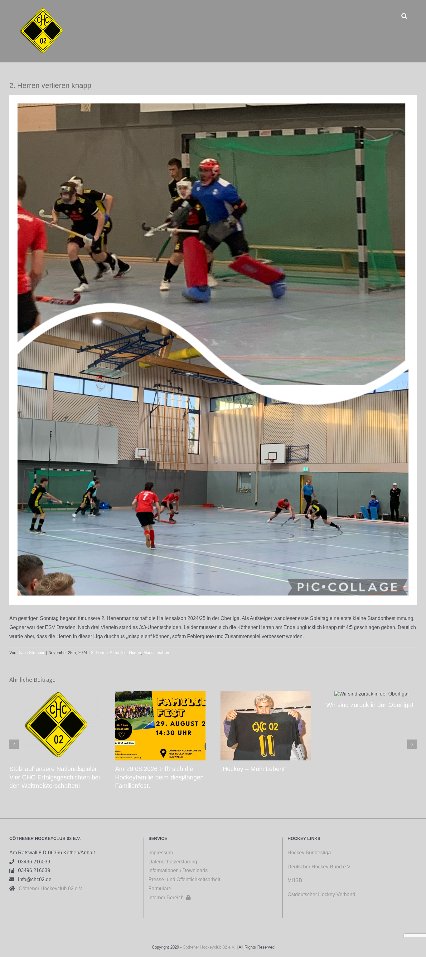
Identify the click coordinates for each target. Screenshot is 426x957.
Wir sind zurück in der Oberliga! (370, 704)
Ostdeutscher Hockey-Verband (322, 894)
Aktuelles (118, 652)
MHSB (295, 880)
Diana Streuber (30, 652)
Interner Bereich (169, 897)
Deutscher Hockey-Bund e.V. (319, 866)
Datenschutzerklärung (172, 861)
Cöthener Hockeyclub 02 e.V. (49, 888)
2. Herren (99, 652)
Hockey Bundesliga (309, 852)
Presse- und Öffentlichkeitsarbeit (184, 879)
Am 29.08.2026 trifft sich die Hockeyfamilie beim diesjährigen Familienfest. (159, 777)
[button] (404, 16)
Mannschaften (156, 652)
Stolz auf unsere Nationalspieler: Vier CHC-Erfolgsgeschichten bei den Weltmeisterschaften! (54, 777)
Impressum (160, 852)
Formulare (159, 888)
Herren (135, 652)
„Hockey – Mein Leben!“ (253, 768)
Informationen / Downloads (178, 870)
